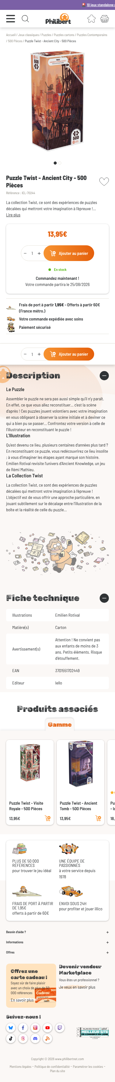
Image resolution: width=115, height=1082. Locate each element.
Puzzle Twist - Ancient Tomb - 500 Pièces (78, 805)
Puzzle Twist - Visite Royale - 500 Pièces (26, 805)
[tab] (59, 724)
